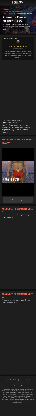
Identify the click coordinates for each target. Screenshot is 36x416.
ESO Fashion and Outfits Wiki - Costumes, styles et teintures (13, 12)
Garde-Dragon (8, 13)
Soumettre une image (14, 200)
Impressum (15, 384)
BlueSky (15, 380)
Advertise (16, 386)
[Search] (32, 3)
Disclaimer (24, 386)
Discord (8, 380)
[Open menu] (3, 3)
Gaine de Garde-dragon (18, 46)
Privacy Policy (24, 380)
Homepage (6, 10)
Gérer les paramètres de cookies (18, 382)
